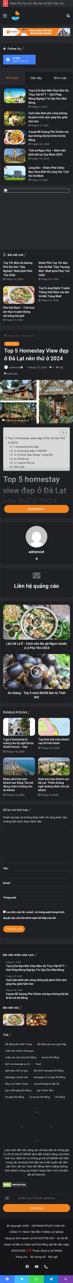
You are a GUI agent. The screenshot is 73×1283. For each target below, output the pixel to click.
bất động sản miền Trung (18, 1044)
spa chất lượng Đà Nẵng (18, 1090)
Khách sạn (27, 335)
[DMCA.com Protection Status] (14, 1186)
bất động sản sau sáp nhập (51, 1044)
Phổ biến (12, 78)
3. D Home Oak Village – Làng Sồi (33, 454)
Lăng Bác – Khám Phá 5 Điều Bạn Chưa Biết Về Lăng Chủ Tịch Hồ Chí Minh (48, 171)
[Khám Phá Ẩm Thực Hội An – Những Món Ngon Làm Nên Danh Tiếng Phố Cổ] (36, 1020)
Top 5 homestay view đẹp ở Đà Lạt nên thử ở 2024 (36, 440)
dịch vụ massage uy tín (17, 1063)
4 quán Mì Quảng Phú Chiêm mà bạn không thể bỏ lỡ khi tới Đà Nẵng (48, 136)
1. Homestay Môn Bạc (26, 446)
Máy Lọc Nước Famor (16, 1083)
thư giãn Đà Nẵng (14, 1096)
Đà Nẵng (60, 1096)
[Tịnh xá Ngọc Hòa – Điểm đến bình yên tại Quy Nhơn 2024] (15, 156)
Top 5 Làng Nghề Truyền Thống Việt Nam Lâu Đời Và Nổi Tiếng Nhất (54, 292)
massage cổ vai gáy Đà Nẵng (49, 1077)
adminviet (14, 367)
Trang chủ (12, 335)
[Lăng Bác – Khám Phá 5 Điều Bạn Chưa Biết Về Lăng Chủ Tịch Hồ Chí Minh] (15, 173)
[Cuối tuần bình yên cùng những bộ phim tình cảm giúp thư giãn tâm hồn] (15, 118)
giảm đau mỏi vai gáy (16, 1070)
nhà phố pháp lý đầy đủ (46, 1083)
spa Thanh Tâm (45, 1090)
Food (38, 1063)
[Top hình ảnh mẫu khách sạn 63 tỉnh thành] (54, 727)
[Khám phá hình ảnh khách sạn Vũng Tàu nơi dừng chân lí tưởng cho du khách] (19, 766)
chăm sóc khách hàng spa (19, 1050)
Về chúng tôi (38, 1256)
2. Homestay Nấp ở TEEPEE (30, 450)
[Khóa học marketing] (36, 31)
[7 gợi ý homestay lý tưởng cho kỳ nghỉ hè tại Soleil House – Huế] (19, 727)
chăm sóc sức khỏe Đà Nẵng (20, 1057)
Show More (36, 509)
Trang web (9, 897)
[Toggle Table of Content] (61, 432)
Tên (6, 868)
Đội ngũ (53, 1256)
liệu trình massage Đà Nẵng (48, 1070)
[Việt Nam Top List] (15, 15)
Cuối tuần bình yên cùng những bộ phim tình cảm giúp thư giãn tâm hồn (48, 117)
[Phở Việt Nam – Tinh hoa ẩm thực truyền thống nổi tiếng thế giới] (18, 295)
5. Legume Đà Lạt (24, 462)
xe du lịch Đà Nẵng (39, 1096)
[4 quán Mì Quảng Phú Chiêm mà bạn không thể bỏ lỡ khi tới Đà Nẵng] (15, 137)
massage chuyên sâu (16, 1077)
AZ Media (56, 1250)
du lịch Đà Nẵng (50, 1057)
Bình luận (60, 78)
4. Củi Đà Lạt (21, 458)
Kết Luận (19, 466)
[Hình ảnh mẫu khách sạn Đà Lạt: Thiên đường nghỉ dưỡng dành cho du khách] (54, 766)
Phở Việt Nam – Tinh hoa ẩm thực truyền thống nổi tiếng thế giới (18, 311)
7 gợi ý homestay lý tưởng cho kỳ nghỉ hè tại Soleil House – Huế (18, 743)
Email (7, 882)
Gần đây (36, 78)
